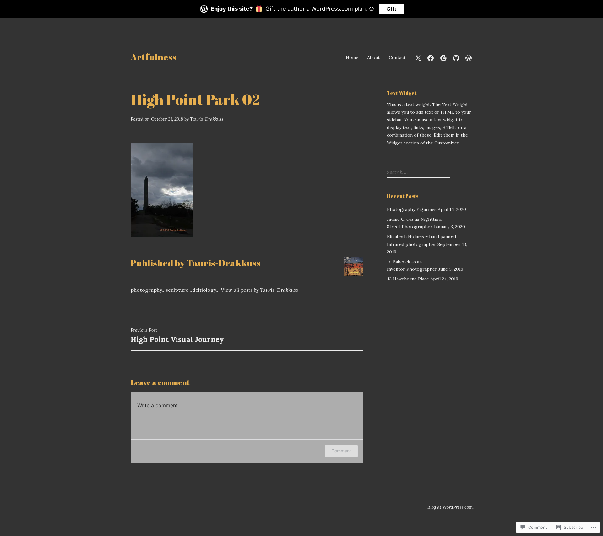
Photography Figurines (412, 209)
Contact (397, 57)
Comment (341, 450)
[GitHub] (456, 57)
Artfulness (154, 57)
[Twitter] (418, 57)
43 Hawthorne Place (408, 279)
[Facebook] (430, 57)
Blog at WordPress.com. (450, 507)
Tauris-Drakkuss (206, 119)
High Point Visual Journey (177, 335)
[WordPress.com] (468, 57)
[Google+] (443, 57)
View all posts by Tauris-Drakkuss (259, 290)
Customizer (446, 143)
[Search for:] (418, 172)
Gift (391, 9)
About (373, 57)
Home (352, 57)
